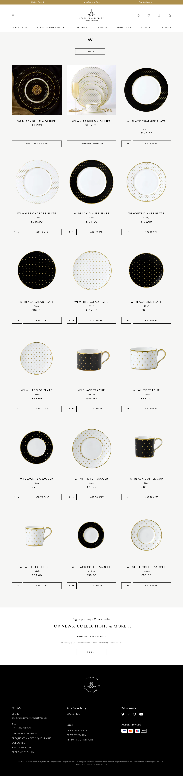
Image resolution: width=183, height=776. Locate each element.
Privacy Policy (76, 735)
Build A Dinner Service (51, 28)
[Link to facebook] (129, 714)
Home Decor (124, 28)
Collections (20, 28)
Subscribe (18, 743)
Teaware (102, 28)
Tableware (80, 28)
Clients (146, 28)
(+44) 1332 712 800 (21, 727)
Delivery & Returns (25, 733)
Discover (165, 28)
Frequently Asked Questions (31, 738)
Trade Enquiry (21, 747)
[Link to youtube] (141, 714)
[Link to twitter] (122, 714)
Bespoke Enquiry (23, 752)
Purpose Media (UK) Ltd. (98, 765)
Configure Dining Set (36, 144)
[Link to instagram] (134, 714)
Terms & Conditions (80, 740)
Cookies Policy (77, 730)
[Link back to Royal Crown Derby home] (91, 15)
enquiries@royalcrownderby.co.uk (29, 717)
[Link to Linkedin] (148, 714)
